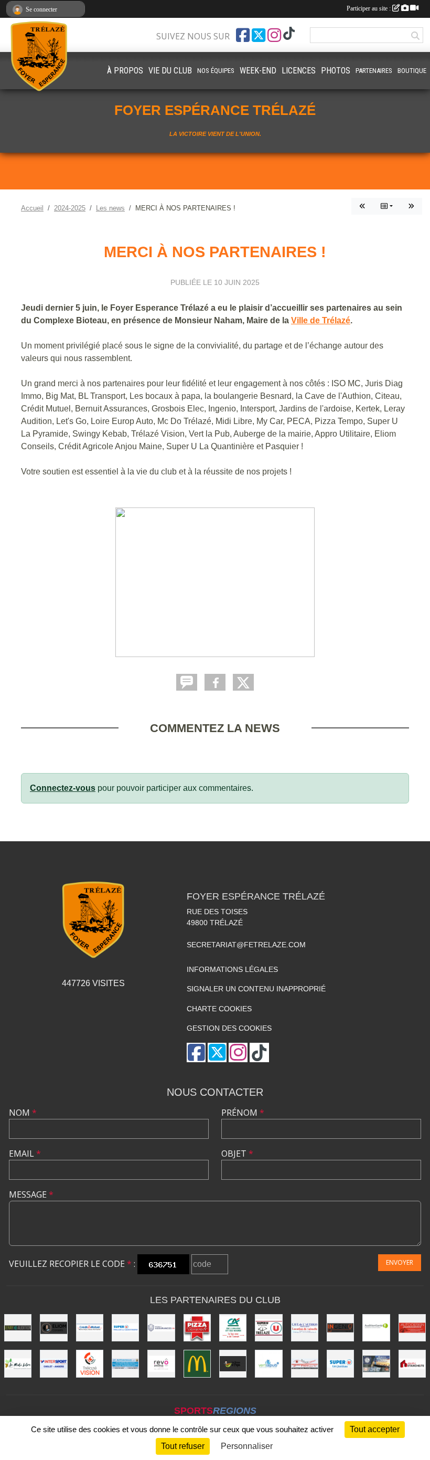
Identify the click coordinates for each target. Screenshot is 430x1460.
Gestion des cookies (229, 1028)
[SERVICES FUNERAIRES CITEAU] (376, 1363)
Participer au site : (369, 8)
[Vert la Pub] (268, 1363)
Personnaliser (247, 1446)
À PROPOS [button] (125, 71)
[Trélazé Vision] (89, 1363)
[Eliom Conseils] (53, 1327)
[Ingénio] (340, 1327)
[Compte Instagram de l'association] (274, 35)
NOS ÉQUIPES (215, 71)
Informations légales (232, 969)
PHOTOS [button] (335, 71)
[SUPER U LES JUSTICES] (340, 1363)
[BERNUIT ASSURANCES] (161, 1327)
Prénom (242, 1112)
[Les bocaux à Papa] (232, 1363)
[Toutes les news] (387, 206)
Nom (23, 1112)
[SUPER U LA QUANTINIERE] (125, 1327)
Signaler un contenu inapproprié (256, 989)
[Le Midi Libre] (17, 1363)
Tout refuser (183, 1446)
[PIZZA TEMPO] (197, 1327)
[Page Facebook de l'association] (243, 35)
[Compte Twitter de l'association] (258, 35)
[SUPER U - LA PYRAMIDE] (268, 1327)
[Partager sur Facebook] (215, 682)
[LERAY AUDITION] (17, 1327)
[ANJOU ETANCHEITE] (412, 1363)
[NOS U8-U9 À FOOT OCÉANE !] (362, 206)
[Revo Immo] (161, 1363)
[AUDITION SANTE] (376, 1327)
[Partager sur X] (243, 682)
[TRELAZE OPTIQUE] (304, 1363)
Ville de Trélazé (320, 320)
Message (31, 1194)
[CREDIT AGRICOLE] (232, 1327)
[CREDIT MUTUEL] (89, 1327)
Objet (237, 1153)
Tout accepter (375, 1429)
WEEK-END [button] (258, 71)
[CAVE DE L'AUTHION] (304, 1327)
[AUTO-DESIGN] (412, 1327)
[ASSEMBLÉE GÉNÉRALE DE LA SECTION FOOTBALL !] (411, 206)
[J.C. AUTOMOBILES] (125, 1363)
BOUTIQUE (411, 71)
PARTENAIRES (374, 71)
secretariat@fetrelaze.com (246, 944)
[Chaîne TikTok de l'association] (289, 33)
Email (25, 1153)
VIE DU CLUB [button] (170, 71)
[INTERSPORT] (53, 1363)
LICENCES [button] (299, 71)
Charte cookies (219, 1008)
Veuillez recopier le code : (72, 1263)
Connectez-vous (62, 788)
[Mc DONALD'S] (197, 1363)
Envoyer (399, 1262)
